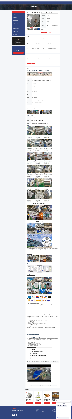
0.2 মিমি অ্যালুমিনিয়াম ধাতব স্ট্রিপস (34, 385)
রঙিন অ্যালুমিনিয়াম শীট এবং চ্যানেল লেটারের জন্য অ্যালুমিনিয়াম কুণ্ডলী (38, 400)
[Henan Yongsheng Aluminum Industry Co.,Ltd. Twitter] (55, 0)
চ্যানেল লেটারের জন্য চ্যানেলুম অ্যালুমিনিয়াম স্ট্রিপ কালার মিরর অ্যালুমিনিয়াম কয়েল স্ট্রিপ (54, 400)
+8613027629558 (18, 50)
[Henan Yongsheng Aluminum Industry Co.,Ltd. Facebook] (42, 29)
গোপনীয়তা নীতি (43, 412)
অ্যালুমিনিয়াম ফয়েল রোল (15, 17)
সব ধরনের (53, 412)
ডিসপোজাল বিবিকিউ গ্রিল (15, 34)
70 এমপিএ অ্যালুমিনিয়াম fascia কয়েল (42, 385)
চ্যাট (18, 52)
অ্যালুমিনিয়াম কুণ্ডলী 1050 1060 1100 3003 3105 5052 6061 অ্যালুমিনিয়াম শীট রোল (29, 400)
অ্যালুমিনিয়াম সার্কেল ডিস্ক (15, 20)
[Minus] (70, 401)
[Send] (70, 418)
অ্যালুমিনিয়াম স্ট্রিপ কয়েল (15, 14)
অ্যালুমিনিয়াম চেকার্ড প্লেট (15, 23)
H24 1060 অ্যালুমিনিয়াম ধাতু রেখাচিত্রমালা (52, 385)
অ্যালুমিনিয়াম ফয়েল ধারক (15, 31)
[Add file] (57, 418)
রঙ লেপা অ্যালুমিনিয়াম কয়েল (54, 410)
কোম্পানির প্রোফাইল (37, 409)
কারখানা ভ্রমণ (37, 410)
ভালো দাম (44, 32)
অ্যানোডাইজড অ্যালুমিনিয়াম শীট (16, 28)
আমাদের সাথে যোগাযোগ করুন (38, 412)
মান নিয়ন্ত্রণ (37, 411)
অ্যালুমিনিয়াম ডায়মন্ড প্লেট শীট (16, 25)
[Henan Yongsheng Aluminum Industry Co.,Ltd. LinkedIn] (56, 0)
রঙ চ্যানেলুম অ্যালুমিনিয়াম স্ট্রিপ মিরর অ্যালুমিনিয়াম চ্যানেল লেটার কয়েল (47, 400)
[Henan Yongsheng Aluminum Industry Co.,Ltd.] (14, 409)
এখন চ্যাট (50, 32)
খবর (42, 409)
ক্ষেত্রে (42, 410)
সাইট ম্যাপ (43, 411)
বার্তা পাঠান (31, 63)
